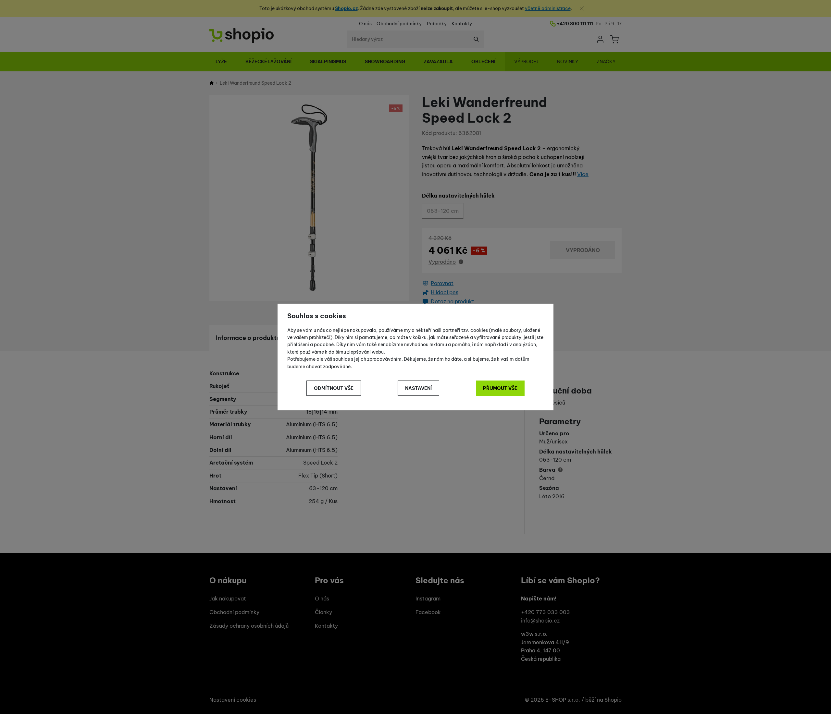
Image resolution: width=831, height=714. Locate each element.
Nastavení (418, 388)
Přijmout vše (500, 388)
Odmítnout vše (333, 388)
